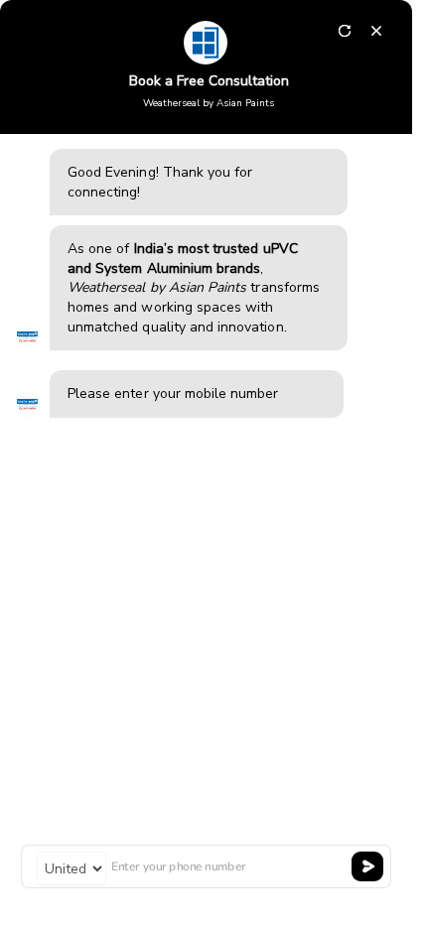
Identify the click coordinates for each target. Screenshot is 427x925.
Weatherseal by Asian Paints (208, 103)
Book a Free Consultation (209, 80)
